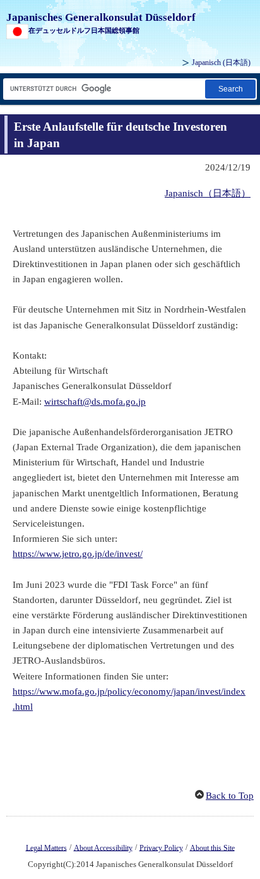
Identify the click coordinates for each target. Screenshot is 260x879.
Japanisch (221, 62)
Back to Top (230, 796)
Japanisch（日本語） (208, 193)
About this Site (212, 847)
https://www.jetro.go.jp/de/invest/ (78, 554)
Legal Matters (46, 847)
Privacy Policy (161, 847)
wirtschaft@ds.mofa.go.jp (95, 402)
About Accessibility (103, 847)
